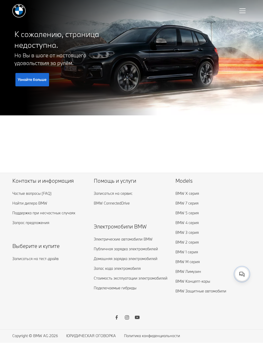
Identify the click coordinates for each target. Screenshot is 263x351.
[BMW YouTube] (137, 318)
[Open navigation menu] (243, 11)
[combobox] (242, 274)
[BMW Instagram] (126, 318)
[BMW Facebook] (116, 318)
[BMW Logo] (19, 10)
